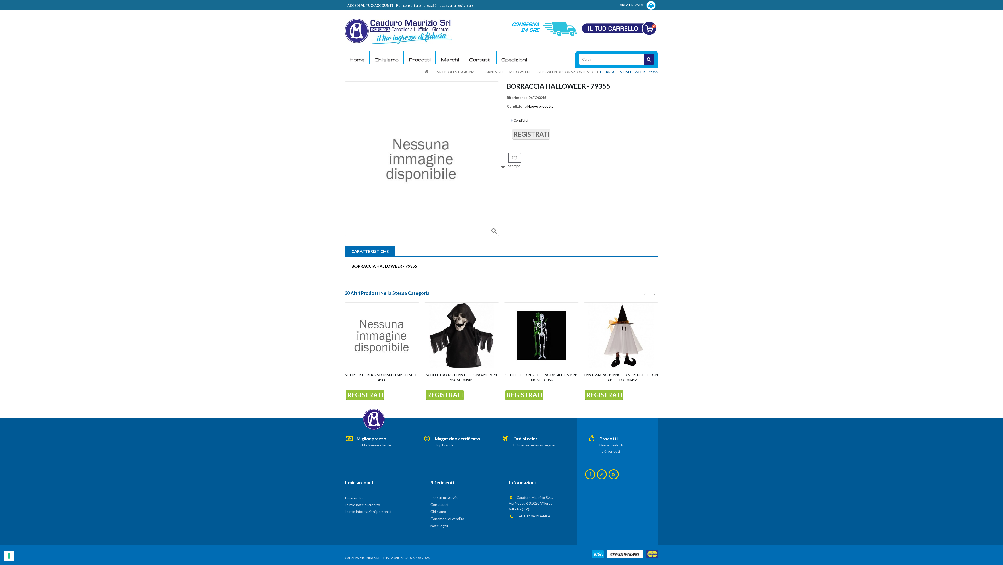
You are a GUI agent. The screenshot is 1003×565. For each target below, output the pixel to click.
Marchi (450, 59)
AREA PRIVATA (632, 5)
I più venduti (609, 451)
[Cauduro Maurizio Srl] (398, 31)
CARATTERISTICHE (370, 251)
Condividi (520, 120)
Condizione (517, 106)
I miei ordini (354, 498)
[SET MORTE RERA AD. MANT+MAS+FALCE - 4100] (382, 335)
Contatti (480, 59)
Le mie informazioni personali (368, 511)
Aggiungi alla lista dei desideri (514, 158)
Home (356, 59)
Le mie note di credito (362, 505)
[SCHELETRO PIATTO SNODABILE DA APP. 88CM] (541, 335)
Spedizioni (514, 59)
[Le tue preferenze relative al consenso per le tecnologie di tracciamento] (9, 556)
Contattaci (439, 504)
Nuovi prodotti (611, 445)
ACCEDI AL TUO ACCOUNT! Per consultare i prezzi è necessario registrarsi (411, 5)
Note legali (439, 525)
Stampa (514, 166)
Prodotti (420, 59)
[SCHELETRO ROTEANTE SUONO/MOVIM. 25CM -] (461, 335)
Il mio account (359, 482)
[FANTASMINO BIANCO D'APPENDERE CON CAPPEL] (621, 335)
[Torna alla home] (426, 72)
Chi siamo (387, 59)
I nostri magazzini (444, 497)
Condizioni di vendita (447, 518)
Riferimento (517, 97)
